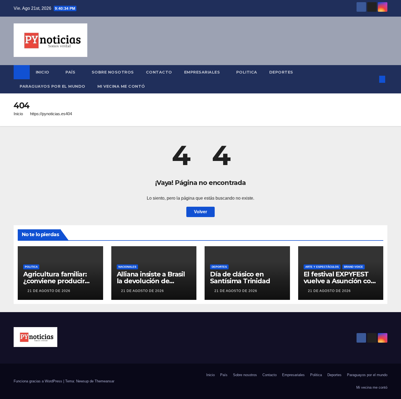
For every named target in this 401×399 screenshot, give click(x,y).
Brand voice (353, 266)
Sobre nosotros (113, 72)
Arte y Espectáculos (322, 266)
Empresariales (202, 72)
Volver (200, 211)
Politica (246, 72)
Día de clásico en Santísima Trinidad (240, 277)
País (71, 72)
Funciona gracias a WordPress (38, 381)
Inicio (43, 72)
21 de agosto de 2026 (49, 291)
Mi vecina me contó (121, 86)
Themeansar (104, 381)
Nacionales (127, 266)
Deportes (281, 72)
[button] (373, 79)
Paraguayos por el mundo (52, 86)
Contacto (159, 72)
